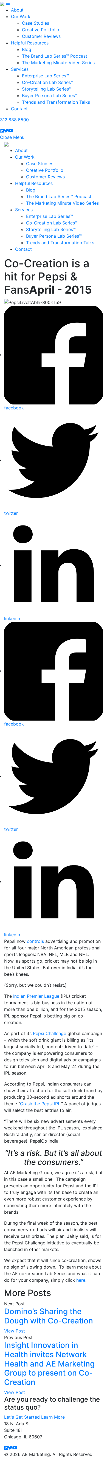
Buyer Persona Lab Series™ (50, 95)
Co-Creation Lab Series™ (48, 82)
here (80, 1280)
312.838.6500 (14, 119)
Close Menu (12, 137)
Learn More (53, 1417)
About (17, 10)
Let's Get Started (22, 1417)
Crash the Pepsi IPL (40, 1103)
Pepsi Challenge (49, 1033)
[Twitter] (6, 130)
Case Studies (35, 23)
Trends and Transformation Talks (56, 102)
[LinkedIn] (2, 130)
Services (20, 69)
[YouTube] (10, 130)
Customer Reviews (41, 36)
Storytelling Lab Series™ (47, 89)
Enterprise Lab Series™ (45, 75)
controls (35, 941)
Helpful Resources (30, 43)
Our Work (20, 16)
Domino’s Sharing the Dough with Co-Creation (48, 1316)
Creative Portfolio (40, 29)
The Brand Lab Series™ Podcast (54, 56)
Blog (26, 49)
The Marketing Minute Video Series (58, 62)
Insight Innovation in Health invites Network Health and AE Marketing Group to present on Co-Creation (49, 1363)
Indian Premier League (36, 996)
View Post (14, 1331)
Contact (19, 108)
